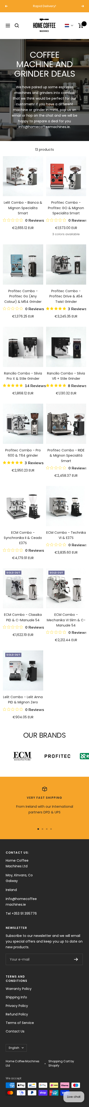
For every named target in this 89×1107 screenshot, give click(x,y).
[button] (69, 25)
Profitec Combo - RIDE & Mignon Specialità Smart (65, 455)
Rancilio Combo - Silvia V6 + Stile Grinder (66, 376)
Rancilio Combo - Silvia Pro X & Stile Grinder (23, 376)
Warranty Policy (19, 988)
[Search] (17, 25)
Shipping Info (16, 997)
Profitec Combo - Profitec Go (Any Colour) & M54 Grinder (23, 296)
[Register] (76, 959)
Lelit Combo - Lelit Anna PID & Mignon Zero (23, 700)
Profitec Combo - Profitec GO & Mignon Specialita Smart (66, 208)
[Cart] (80, 25)
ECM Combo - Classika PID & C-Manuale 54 (23, 617)
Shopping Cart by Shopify (61, 1063)
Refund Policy (17, 1014)
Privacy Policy (17, 1005)
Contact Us (15, 1031)
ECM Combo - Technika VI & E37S (66, 535)
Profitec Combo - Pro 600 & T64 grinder (23, 453)
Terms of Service (20, 1022)
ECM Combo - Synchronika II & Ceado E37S (23, 538)
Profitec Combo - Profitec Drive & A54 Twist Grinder (66, 296)
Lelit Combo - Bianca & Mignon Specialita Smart (23, 208)
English (14, 1048)
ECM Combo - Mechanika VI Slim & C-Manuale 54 (66, 620)
